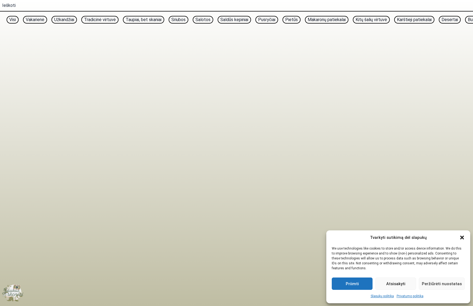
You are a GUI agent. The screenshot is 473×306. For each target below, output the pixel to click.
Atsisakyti (395, 283)
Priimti (352, 283)
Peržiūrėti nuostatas (442, 283)
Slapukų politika (382, 296)
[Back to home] (13, 293)
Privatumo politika (410, 296)
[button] (462, 237)
